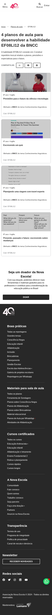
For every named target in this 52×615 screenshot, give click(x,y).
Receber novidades (21, 561)
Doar (26, 297)
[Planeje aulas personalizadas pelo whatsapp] (46, 581)
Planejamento (13, 360)
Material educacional (16, 414)
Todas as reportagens (17, 332)
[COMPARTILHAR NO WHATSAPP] (19, 65)
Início (3, 27)
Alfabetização (13, 348)
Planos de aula (17, 27)
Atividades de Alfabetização (19, 422)
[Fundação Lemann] (24, 605)
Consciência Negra (15, 340)
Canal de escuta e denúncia (19, 544)
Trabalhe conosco (15, 498)
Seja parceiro (13, 502)
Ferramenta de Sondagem (19, 398)
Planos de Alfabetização (18, 406)
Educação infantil (15, 344)
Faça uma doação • (16, 506)
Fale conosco (13, 490)
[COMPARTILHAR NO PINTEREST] (37, 65)
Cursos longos (13, 468)
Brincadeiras (13, 356)
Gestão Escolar (14, 364)
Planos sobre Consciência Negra (22, 402)
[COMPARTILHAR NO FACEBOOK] (28, 65)
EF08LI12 (11, 114)
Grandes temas (14, 336)
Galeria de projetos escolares (20, 372)
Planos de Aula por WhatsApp (21, 418)
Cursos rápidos (14, 464)
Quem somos (13, 494)
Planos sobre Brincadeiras (19, 410)
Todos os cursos (14, 440)
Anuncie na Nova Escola (18, 514)
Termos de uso (13, 531)
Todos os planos (14, 394)
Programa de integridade (18, 535)
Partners (11, 510)
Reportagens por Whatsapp (19, 377)
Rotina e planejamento (17, 460)
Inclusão (11, 352)
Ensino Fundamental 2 (17, 456)
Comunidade (13, 485)
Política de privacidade (17, 539)
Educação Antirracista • (17, 444)
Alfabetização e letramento (19, 452)
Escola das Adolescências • (19, 368)
